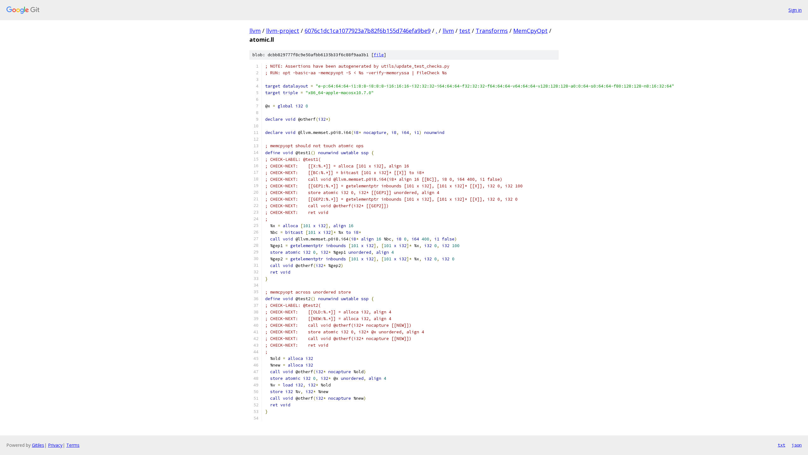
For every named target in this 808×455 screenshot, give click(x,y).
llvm (255, 30)
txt (781, 445)
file (379, 55)
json (797, 445)
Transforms (492, 30)
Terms (73, 445)
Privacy (55, 445)
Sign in (795, 10)
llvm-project (282, 30)
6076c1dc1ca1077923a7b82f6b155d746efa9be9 (368, 30)
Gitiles (38, 445)
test (464, 30)
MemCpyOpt (530, 30)
